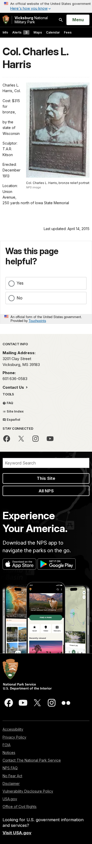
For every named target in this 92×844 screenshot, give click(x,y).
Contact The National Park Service (32, 760)
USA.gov (10, 799)
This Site (46, 478)
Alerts (19, 32)
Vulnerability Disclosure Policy (28, 791)
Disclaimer (11, 783)
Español (13, 419)
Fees (68, 32)
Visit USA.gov (17, 832)
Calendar (53, 32)
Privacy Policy (14, 737)
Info (5, 32)
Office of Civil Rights (20, 806)
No (19, 297)
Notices (9, 752)
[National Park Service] (6, 20)
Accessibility (13, 729)
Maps (37, 32)
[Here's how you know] (46, 6)
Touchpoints (37, 320)
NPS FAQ (10, 768)
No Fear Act (12, 776)
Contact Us (14, 387)
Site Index (15, 411)
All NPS (46, 490)
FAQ (9, 403)
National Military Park (31, 20)
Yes (20, 283)
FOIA (6, 745)
